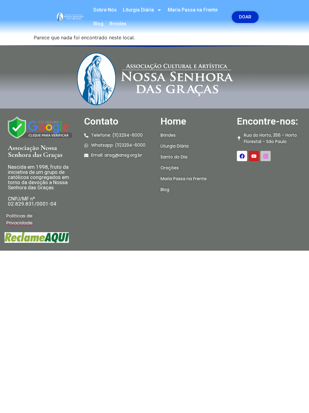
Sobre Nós (105, 10)
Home (173, 121)
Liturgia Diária (138, 10)
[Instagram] (265, 156)
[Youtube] (254, 156)
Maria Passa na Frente (193, 10)
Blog (98, 24)
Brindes (118, 24)
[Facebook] (242, 156)
